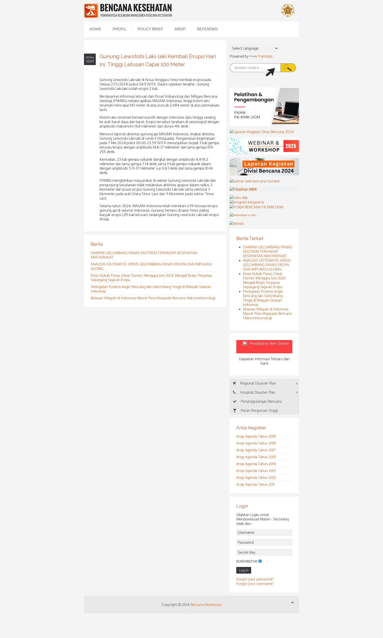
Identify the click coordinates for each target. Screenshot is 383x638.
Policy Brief (150, 29)
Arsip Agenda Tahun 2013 (256, 470)
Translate (265, 56)
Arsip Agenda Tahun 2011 (255, 484)
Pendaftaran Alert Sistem (269, 346)
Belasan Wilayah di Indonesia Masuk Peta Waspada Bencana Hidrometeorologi (153, 298)
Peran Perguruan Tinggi (259, 410)
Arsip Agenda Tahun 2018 (256, 443)
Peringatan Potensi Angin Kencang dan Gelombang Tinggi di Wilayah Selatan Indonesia (263, 298)
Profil (119, 29)
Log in (243, 570)
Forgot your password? (255, 579)
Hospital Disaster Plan (257, 392)
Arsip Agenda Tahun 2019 (256, 436)
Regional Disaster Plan (257, 383)
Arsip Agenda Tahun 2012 (256, 477)
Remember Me (247, 561)
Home (95, 29)
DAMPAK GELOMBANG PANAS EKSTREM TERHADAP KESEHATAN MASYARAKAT (267, 251)
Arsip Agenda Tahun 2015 (256, 457)
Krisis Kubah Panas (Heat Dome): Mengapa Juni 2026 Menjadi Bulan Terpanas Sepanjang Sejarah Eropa (264, 280)
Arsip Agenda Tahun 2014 (256, 464)
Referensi (207, 29)
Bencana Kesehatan (206, 604)
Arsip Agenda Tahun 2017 (256, 450)
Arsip (180, 29)
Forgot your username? (255, 583)
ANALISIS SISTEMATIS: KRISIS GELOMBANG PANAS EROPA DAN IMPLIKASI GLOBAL (267, 264)
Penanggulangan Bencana (260, 401)
